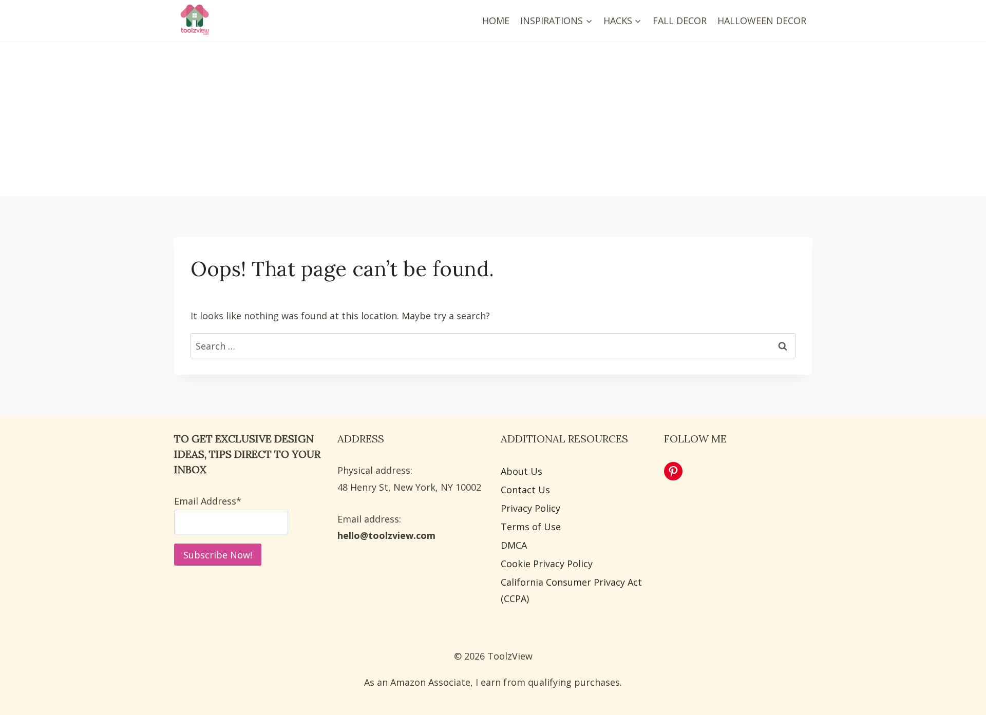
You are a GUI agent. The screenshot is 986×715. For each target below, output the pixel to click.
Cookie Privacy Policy (547, 563)
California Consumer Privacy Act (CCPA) (571, 590)
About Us (521, 471)
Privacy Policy (530, 508)
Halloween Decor (761, 20)
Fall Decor (680, 20)
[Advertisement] (493, 119)
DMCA (514, 545)
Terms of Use (531, 526)
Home (495, 20)
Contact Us (525, 490)
